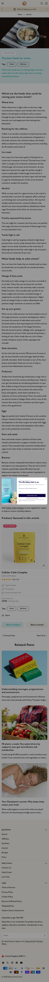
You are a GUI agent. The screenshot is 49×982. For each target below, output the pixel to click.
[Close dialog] (46, 479)
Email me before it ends (32, 495)
